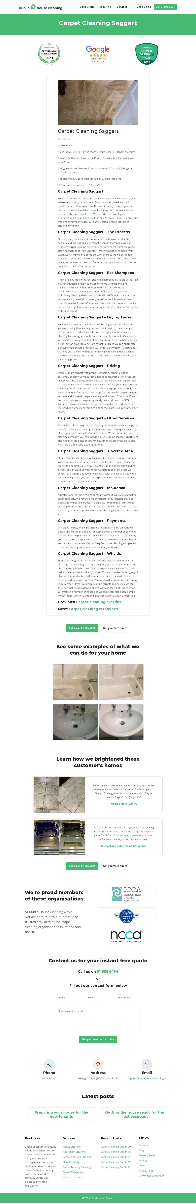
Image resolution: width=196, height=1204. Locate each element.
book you (88, 218)
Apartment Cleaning (74, 1151)
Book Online (144, 6)
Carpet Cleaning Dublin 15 (116, 1162)
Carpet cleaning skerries (98, 602)
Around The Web (72, 1177)
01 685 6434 (107, 971)
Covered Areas (147, 1155)
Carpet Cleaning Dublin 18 (116, 1151)
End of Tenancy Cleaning (77, 1167)
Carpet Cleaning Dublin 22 (116, 1167)
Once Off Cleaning (73, 1172)
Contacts (144, 1165)
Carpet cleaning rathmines (93, 609)
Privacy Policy (146, 1170)
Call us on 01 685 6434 (82, 628)
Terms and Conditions (151, 1175)
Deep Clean (87, 6)
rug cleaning (113, 564)
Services (122, 6)
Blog (141, 1150)
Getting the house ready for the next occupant (134, 1114)
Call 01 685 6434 (165, 6)
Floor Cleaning (71, 1162)
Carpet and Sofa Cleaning (77, 1156)
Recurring (105, 6)
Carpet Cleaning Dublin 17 (116, 1156)
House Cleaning (72, 1146)
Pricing (143, 1160)
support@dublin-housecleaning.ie (146, 1078)
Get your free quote (115, 628)
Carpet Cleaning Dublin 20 (116, 1146)
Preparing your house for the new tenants (61, 1114)
